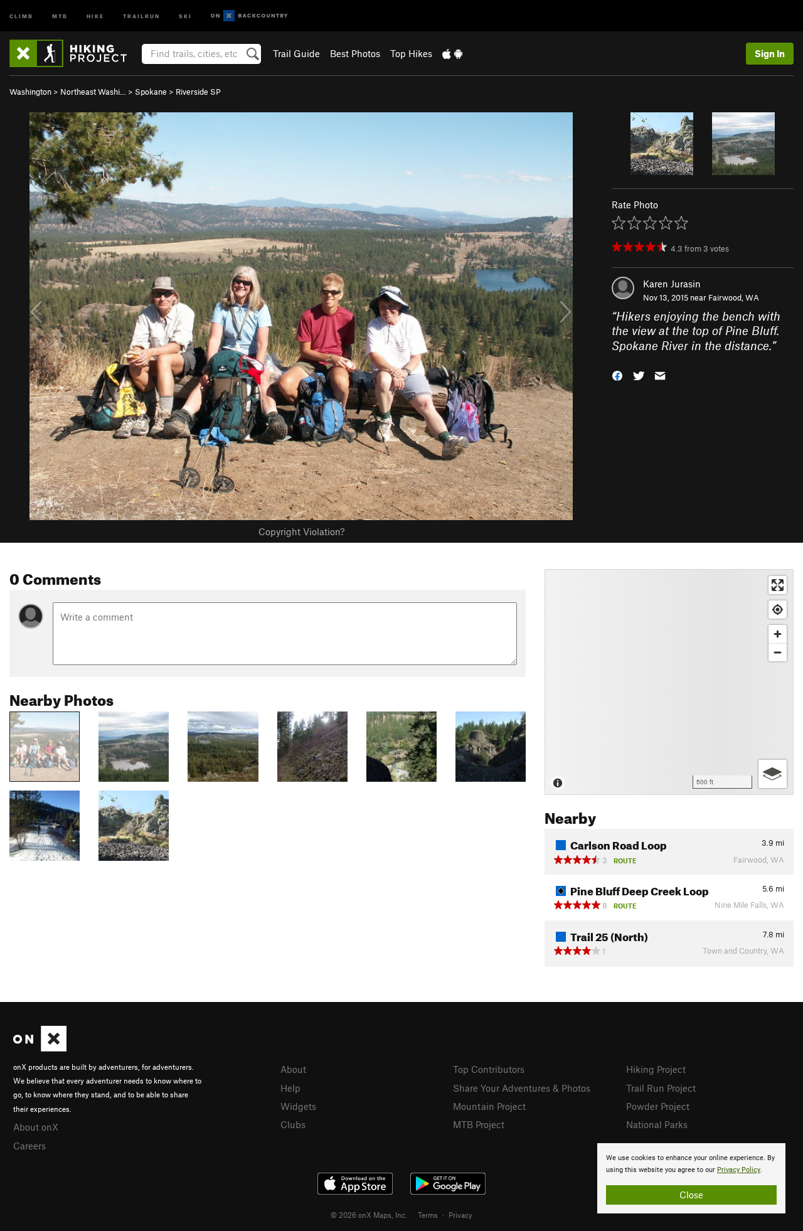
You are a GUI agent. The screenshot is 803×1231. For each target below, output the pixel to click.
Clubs (293, 1124)
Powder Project (657, 1106)
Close (691, 1194)
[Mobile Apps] (452, 53)
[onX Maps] (39, 1047)
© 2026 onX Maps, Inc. (369, 1214)
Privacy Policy (738, 1170)
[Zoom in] (777, 634)
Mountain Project (489, 1106)
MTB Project (478, 1124)
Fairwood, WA (733, 297)
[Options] (772, 774)
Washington (30, 92)
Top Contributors (488, 1069)
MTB (60, 15)
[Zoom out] (777, 652)
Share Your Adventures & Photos (521, 1088)
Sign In (770, 53)
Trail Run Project (661, 1088)
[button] (617, 375)
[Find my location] (777, 609)
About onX (35, 1126)
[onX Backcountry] (249, 16)
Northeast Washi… (93, 92)
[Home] (74, 53)
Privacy (460, 1214)
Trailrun (141, 15)
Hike (95, 15)
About (293, 1069)
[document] (691, 1178)
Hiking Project (656, 1069)
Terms (428, 1214)
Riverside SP (198, 92)
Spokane (151, 92)
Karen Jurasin (672, 283)
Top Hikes (411, 53)
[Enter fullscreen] (777, 585)
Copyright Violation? (301, 531)
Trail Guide (296, 53)
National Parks (657, 1124)
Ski (185, 15)
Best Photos (355, 53)
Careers (29, 1145)
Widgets (298, 1106)
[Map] (669, 682)
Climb (21, 15)
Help (290, 1088)
